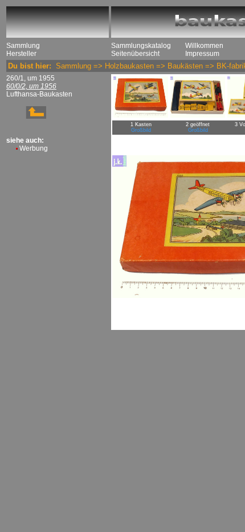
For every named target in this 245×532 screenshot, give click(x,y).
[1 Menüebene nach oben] (26, 116)
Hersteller (21, 54)
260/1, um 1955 (30, 78)
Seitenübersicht (135, 54)
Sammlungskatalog (141, 46)
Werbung (33, 148)
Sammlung (23, 46)
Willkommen (204, 46)
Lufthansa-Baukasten (39, 94)
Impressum (202, 54)
